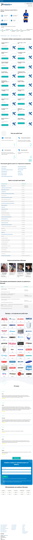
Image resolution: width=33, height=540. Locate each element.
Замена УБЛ (3, 232)
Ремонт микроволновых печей (4, 528)
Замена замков (13, 529)
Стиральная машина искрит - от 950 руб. (4, 62)
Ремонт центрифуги (4, 174)
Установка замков (13, 527)
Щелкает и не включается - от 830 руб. (21, 109)
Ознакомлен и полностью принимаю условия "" (14, 478)
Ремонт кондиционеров (3, 530)
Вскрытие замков (13, 528)
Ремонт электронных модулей (22, 166)
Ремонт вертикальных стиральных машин (7, 234)
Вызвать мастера (3, 24)
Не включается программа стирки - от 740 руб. (5, 81)
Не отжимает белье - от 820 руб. (5, 109)
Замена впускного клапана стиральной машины (7, 203)
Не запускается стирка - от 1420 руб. (21, 53)
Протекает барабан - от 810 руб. (21, 90)
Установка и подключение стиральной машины (7, 193)
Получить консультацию (5, 48)
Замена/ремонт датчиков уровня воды (6, 224)
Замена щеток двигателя (4, 222)
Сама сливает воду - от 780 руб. (5, 99)
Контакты (23, 529)
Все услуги (23, 530)
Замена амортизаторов (4, 218)
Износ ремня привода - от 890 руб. (22, 62)
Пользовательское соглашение (21, 478)
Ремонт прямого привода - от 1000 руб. (21, 119)
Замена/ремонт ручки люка (5, 189)
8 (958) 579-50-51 (29, 3)
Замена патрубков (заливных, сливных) (6, 197)
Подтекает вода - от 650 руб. (4, 53)
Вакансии (23, 528)
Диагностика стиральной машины (6, 255)
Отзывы (23, 527)
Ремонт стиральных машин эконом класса (7, 169)
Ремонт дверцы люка (4, 171)
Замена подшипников (4, 205)
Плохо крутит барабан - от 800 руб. (5, 90)
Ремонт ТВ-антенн (3, 529)
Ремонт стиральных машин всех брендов (6, 176)
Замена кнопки (3, 185)
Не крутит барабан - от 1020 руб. (5, 43)
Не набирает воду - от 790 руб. (21, 99)
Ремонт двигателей (3, 166)
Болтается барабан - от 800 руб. (5, 119)
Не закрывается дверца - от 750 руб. (21, 81)
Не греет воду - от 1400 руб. (22, 43)
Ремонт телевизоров (3, 527)
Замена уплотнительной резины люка (6, 216)
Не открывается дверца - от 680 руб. (4, 72)
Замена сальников (20, 174)
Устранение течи (3, 191)
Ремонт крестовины (20, 169)
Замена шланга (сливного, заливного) (6, 187)
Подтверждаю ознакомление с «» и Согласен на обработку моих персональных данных (17, 481)
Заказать (4, 476)
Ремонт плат (19, 171)
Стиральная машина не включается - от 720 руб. (22, 72)
